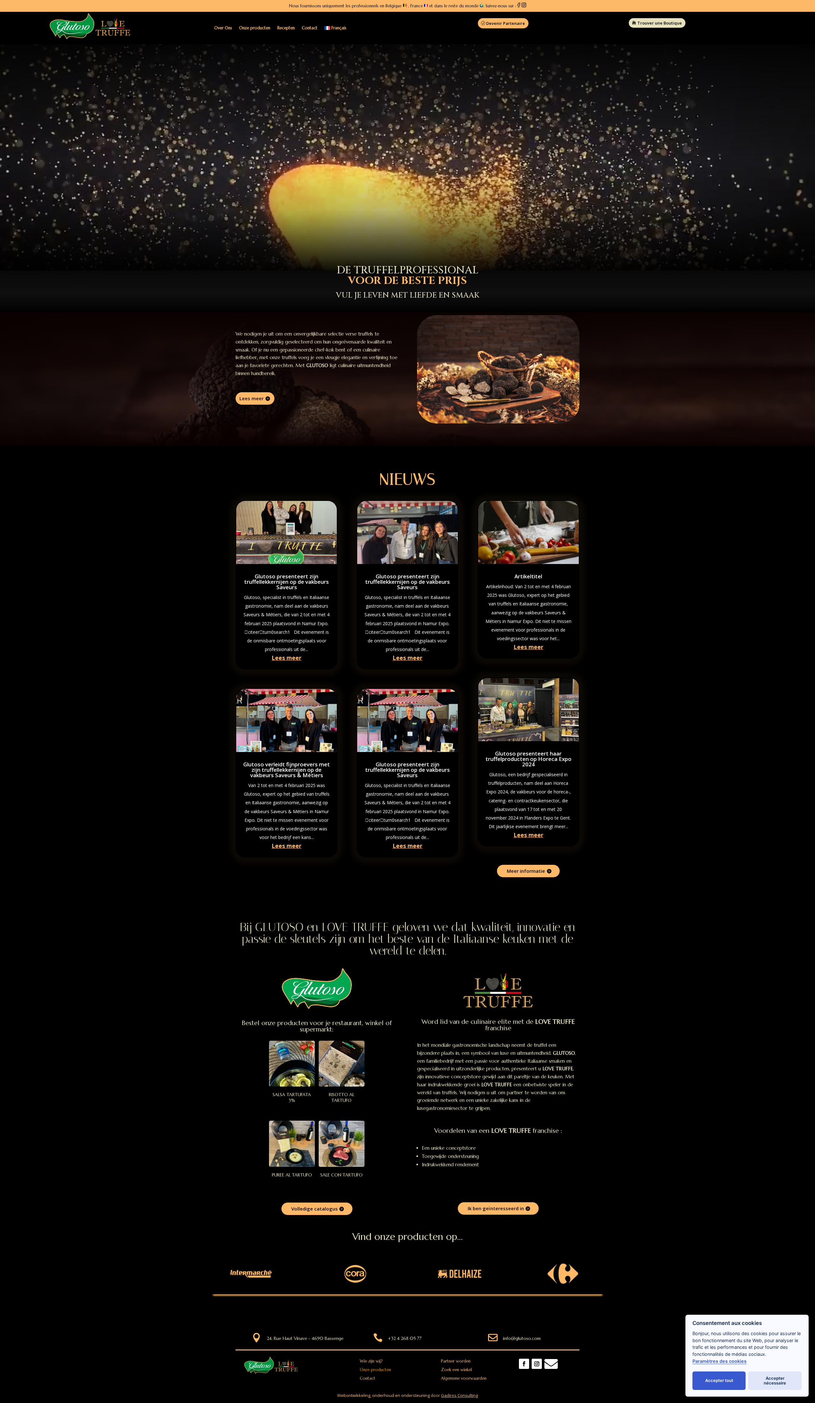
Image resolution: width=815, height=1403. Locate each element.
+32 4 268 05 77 (405, 1338)
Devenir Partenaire (505, 23)
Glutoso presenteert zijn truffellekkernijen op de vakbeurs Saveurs (286, 582)
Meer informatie (526, 871)
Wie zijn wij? (371, 1361)
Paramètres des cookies (719, 1361)
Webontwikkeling (353, 1395)
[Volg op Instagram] (537, 1364)
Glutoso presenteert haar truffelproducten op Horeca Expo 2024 (528, 759)
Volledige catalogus (314, 1208)
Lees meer (251, 398)
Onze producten (254, 28)
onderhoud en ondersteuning (401, 1395)
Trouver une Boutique (659, 23)
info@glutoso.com (522, 1338)
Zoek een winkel (456, 1369)
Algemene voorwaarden (463, 1378)
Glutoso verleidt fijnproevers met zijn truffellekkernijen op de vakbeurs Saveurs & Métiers (286, 770)
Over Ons (223, 28)
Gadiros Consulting (459, 1395)
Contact (309, 28)
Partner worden (456, 1361)
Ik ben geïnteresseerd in (496, 1208)
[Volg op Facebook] (524, 1364)
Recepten (286, 28)
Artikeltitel (528, 576)
